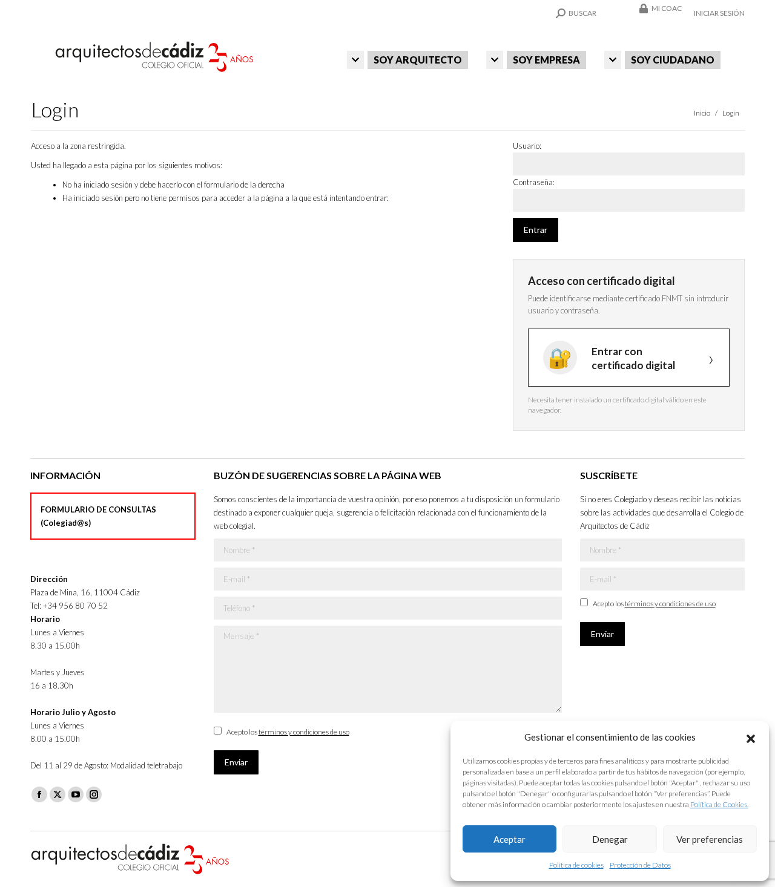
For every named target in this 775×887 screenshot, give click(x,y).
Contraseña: (534, 182)
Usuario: (527, 146)
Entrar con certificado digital (633, 358)
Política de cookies (576, 864)
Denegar (610, 839)
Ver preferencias (709, 839)
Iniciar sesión (719, 13)
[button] (751, 737)
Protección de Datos (640, 864)
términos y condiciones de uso (304, 731)
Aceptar (509, 839)
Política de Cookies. (719, 804)
